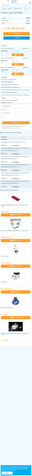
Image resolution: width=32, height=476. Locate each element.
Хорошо (7, 473)
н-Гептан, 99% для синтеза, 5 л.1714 (9, 92)
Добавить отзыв (16, 122)
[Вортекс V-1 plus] (15, 249)
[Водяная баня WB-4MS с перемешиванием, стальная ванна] (15, 224)
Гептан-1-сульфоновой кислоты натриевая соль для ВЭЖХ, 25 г (15, 94)
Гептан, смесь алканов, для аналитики (10, 84)
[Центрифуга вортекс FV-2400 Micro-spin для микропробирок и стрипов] (15, 326)
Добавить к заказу (16, 214)
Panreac (28, 20)
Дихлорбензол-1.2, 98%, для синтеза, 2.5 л (11, 142)
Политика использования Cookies (8, 469)
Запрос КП (17, 37)
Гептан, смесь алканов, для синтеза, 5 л (10, 87)
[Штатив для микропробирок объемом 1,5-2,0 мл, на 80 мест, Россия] (15, 198)
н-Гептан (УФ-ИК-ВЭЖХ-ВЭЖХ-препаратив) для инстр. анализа (15, 89)
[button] (17, 51)
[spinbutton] (15, 51)
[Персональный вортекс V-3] (15, 301)
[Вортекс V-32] (15, 275)
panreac (19, 132)
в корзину (18, 54)
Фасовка (18, 33)
